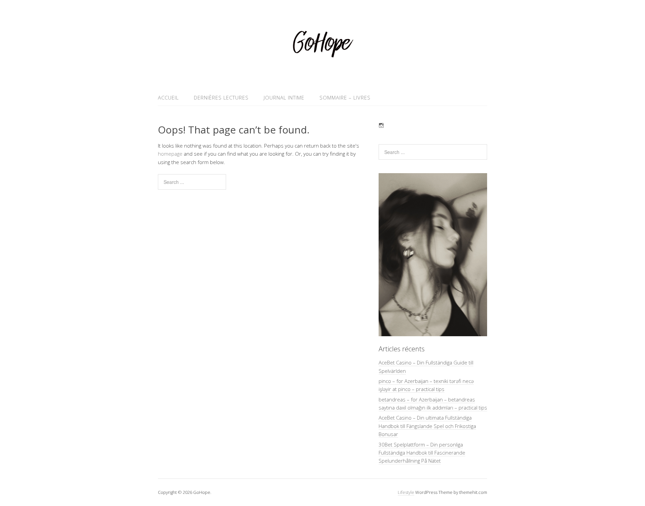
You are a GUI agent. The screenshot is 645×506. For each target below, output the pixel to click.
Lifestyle (406, 492)
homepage (170, 153)
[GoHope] (322, 73)
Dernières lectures (221, 97)
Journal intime (284, 97)
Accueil (168, 97)
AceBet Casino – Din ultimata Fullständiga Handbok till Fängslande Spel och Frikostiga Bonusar (427, 425)
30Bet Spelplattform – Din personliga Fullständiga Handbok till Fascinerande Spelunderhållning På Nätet (422, 452)
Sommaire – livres (345, 97)
